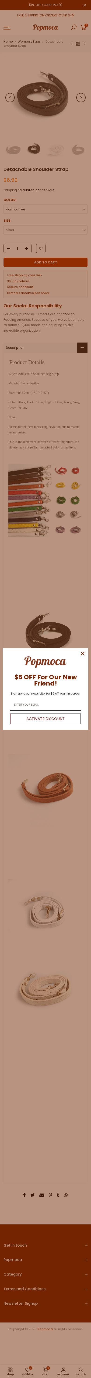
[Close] (82, 653)
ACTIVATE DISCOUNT (45, 718)
